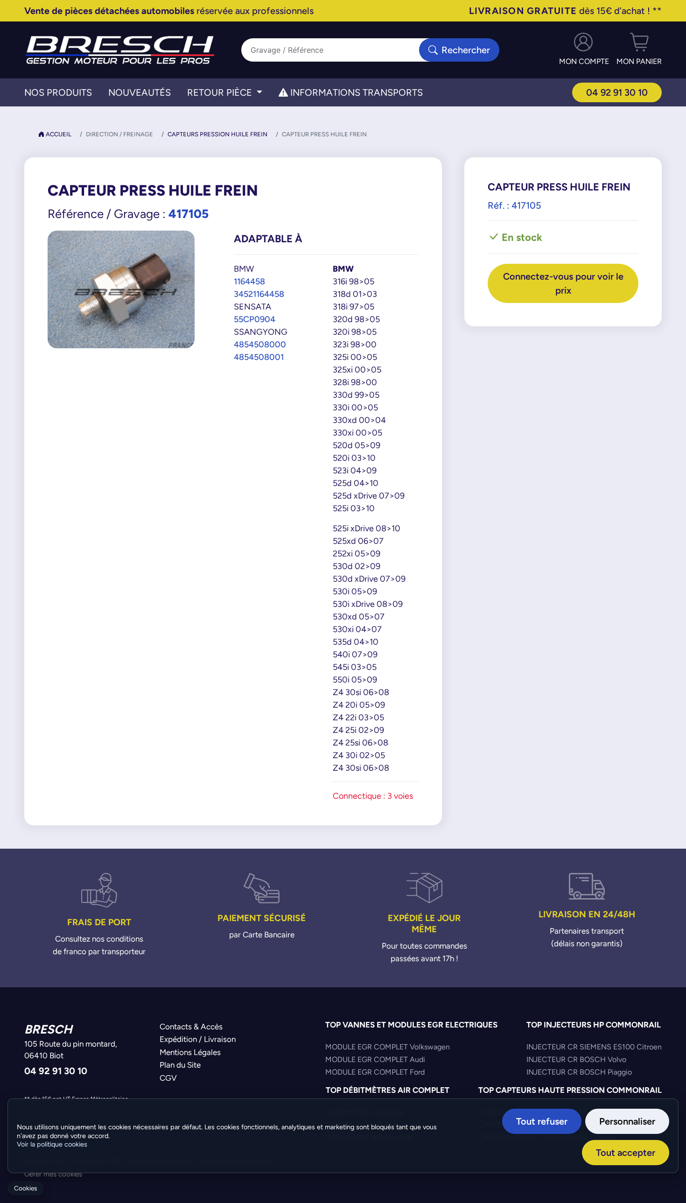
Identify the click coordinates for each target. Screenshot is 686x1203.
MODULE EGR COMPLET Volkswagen (387, 1046)
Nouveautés (139, 92)
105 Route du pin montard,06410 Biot (70, 1050)
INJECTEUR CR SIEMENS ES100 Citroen (594, 1046)
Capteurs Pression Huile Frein (217, 134)
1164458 (249, 281)
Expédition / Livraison (198, 1039)
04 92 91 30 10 (617, 92)
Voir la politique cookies (52, 1144)
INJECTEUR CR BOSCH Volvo (576, 1059)
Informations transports (355, 92)
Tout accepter (625, 1152)
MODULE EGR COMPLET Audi (375, 1059)
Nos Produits (58, 92)
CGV (168, 1078)
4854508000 (260, 344)
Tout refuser (541, 1121)
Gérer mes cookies (53, 1174)
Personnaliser (627, 1121)
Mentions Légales (190, 1052)
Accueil (57, 134)
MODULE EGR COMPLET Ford (375, 1072)
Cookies (25, 1188)
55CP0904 (254, 319)
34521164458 (259, 294)
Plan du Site (180, 1064)
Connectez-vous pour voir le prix (563, 283)
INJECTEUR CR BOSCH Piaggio (579, 1072)
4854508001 (259, 357)
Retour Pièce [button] (220, 92)
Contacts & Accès (191, 1026)
